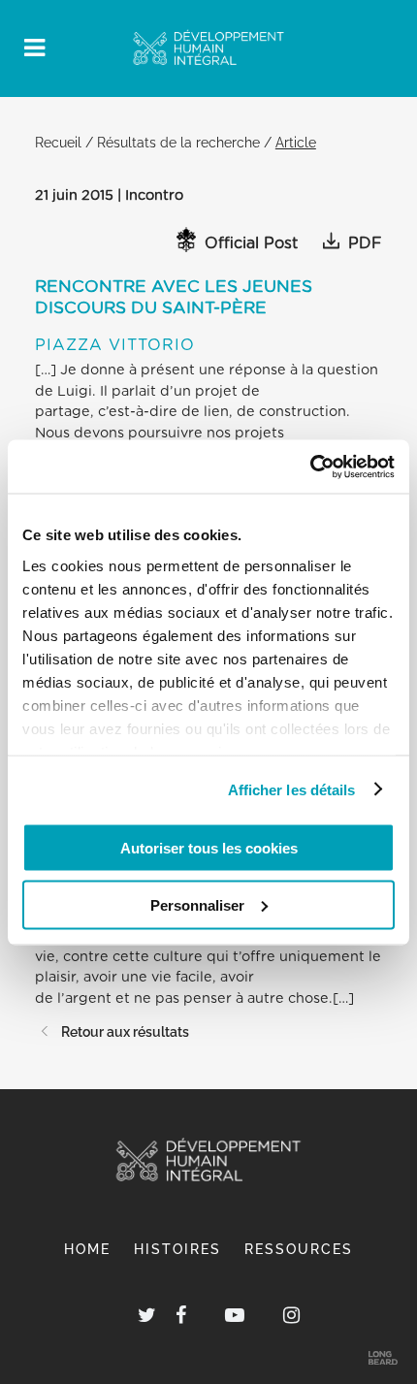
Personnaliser (197, 904)
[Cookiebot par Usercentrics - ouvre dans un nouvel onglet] (310, 466)
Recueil (58, 142)
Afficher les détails (292, 789)
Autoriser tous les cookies (209, 848)
